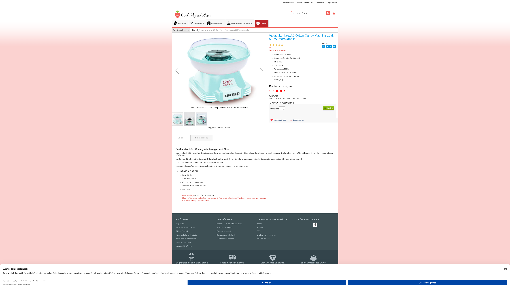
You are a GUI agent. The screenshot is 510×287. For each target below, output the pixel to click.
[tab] (180, 138)
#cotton (203, 198)
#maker (228, 198)
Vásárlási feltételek (305, 3)
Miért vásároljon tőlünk (185, 227)
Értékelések (201, 138)
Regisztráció (332, 3)
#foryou (251, 198)
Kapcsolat (320, 3)
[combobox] (310, 13)
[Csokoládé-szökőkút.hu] (193, 14)
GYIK (259, 231)
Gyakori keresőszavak (266, 235)
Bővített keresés (263, 239)
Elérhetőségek (182, 231)
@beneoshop (188, 195)
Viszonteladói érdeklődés (186, 235)
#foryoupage (260, 198)
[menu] (255, 24)
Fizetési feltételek (223, 231)
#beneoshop (194, 198)
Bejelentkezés (288, 3)
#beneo (185, 198)
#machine (236, 198)
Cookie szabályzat (183, 242)
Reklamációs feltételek (225, 235)
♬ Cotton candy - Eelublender (195, 200)
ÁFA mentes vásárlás (225, 239)
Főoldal (195, 30)
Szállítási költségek (224, 227)
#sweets (244, 198)
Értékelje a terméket (277, 50)
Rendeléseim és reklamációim (229, 224)
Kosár (259, 224)
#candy (222, 198)
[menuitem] (180, 23)
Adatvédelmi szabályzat (186, 239)
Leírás (180, 138)
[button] (177, 71)
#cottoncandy (213, 198)
